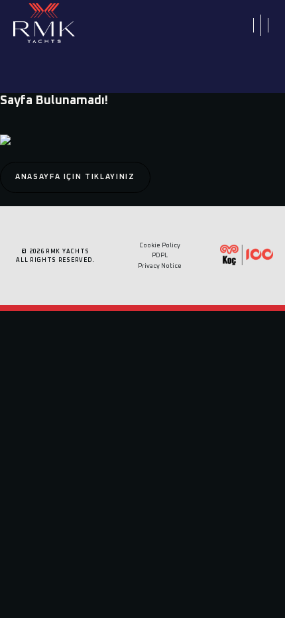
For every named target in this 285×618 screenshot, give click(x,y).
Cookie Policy (159, 246)
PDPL (160, 256)
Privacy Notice (160, 266)
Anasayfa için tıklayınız (75, 176)
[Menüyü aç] (260, 24)
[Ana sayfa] (44, 25)
